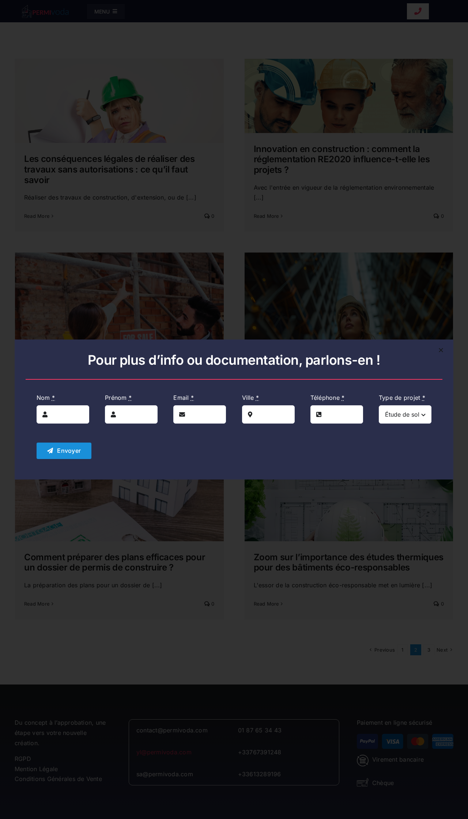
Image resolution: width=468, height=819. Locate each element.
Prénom (118, 397)
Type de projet (402, 397)
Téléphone (327, 397)
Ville (250, 397)
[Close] (441, 350)
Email (183, 397)
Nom (46, 397)
